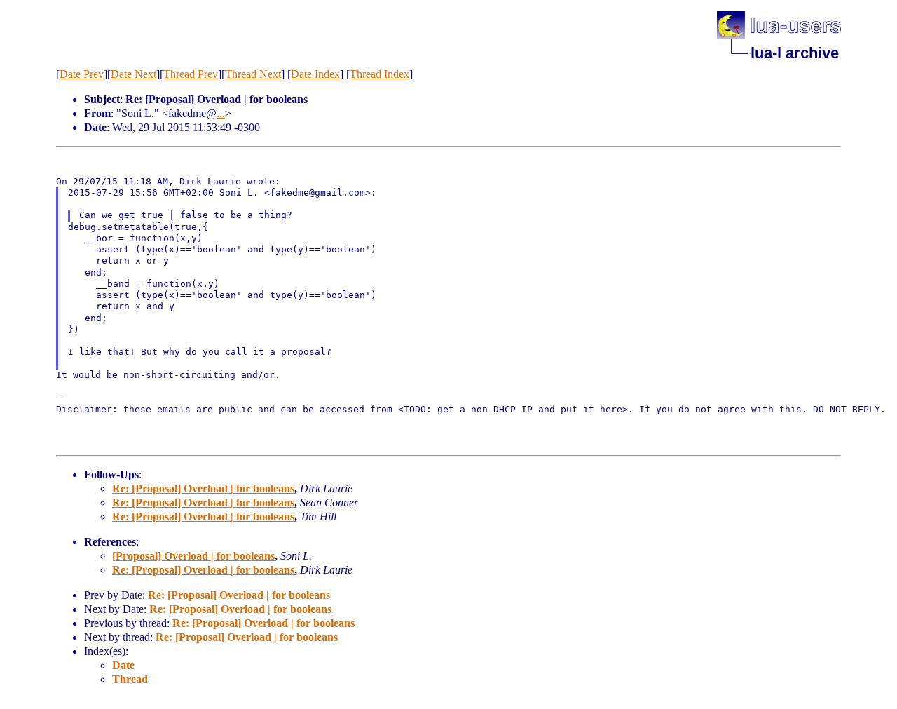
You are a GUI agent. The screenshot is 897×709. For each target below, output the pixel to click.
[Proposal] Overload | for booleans (193, 556)
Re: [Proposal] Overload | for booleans (203, 488)
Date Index (315, 74)
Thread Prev (190, 74)
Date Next (133, 74)
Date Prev (82, 74)
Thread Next (253, 74)
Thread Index (379, 74)
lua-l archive (795, 53)
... (221, 113)
